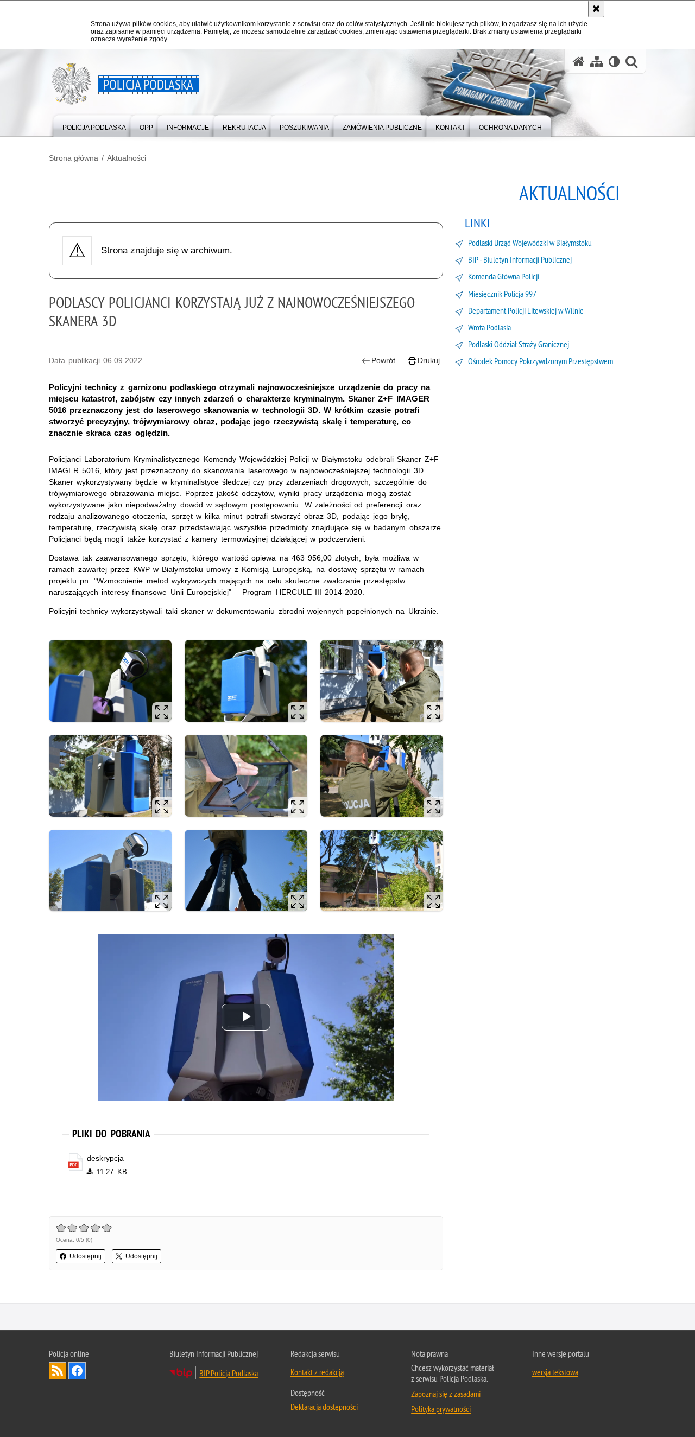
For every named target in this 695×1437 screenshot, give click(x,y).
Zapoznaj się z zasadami (446, 1393)
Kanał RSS (57, 1370)
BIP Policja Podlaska (228, 1373)
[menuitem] (94, 125)
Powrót (383, 360)
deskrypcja (105, 1158)
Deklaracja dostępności (324, 1406)
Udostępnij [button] (86, 1256)
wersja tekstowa (555, 1371)
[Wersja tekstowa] (614, 61)
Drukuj (429, 360)
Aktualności (126, 158)
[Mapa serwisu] (596, 61)
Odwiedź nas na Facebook (77, 1370)
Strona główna (73, 158)
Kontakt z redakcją (317, 1371)
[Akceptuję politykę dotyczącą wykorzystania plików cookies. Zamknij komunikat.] (596, 8)
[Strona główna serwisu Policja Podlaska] (579, 61)
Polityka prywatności (441, 1408)
